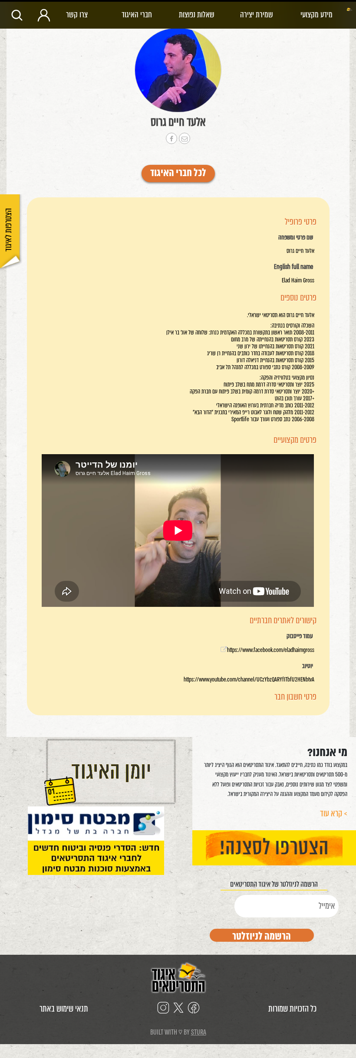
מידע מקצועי (316, 14)
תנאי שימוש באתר (64, 1008)
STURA (198, 1032)
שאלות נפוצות (196, 14)
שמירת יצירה (256, 14)
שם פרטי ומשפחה (295, 238)
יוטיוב (307, 666)
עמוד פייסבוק (300, 636)
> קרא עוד (333, 813)
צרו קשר (77, 14)
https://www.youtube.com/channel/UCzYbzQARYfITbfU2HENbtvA (249, 679)
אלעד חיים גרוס (178, 122)
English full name (293, 267)
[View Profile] (178, 70)
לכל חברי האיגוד (178, 173)
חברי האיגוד (137, 14)
